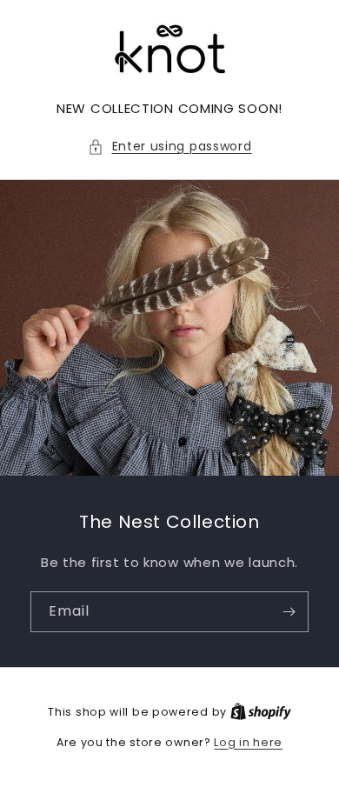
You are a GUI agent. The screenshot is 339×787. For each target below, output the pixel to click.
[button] (170, 146)
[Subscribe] (288, 611)
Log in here (248, 742)
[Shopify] (260, 712)
